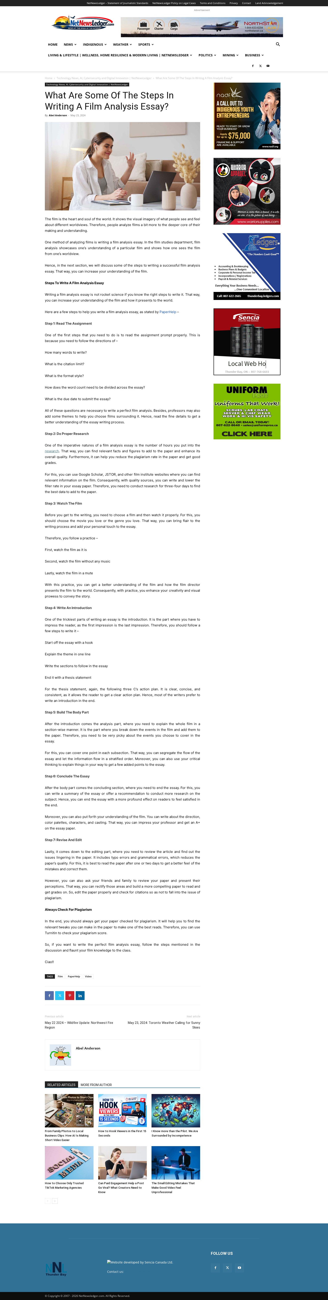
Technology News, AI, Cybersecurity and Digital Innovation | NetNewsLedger (104, 78)
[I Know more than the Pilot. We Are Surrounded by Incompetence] (176, 1110)
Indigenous (93, 44)
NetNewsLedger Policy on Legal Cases (174, 3)
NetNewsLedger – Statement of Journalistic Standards (117, 3)
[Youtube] (268, 66)
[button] (277, 45)
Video (88, 976)
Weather (120, 44)
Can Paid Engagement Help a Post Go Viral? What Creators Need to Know (121, 1188)
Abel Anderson (58, 115)
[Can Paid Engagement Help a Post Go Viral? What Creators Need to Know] (122, 1163)
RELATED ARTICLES (61, 1085)
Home (53, 44)
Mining (229, 55)
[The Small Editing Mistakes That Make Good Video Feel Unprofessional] (176, 1163)
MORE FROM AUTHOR (96, 1085)
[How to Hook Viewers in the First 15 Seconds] (122, 1110)
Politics (206, 55)
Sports (144, 44)
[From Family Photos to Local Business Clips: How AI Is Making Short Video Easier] (69, 1110)
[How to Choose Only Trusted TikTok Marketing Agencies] (69, 1163)
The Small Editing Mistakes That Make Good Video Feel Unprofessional (173, 1188)
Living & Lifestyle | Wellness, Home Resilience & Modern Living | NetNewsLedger (118, 55)
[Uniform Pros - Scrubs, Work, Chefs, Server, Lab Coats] (247, 411)
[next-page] (55, 1201)
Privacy (234, 3)
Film (60, 976)
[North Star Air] (202, 27)
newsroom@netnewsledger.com (149, 1271)
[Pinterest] (69, 995)
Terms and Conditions (212, 3)
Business (252, 55)
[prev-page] (47, 1201)
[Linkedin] (80, 995)
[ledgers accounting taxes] (247, 266)
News (68, 44)
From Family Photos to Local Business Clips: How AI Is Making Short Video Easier (67, 1135)
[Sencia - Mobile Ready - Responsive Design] (247, 341)
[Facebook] (252, 66)
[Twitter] (260, 66)
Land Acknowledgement (269, 3)
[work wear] (247, 191)
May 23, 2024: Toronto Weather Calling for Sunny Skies (164, 1025)
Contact (246, 3)
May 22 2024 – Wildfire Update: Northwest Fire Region (79, 1025)
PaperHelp (74, 976)
